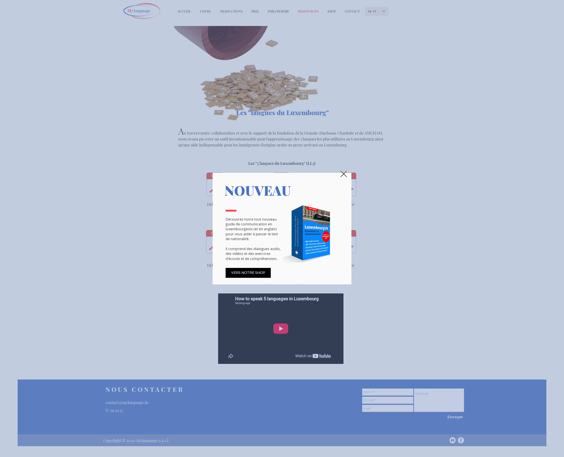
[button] (343, 174)
